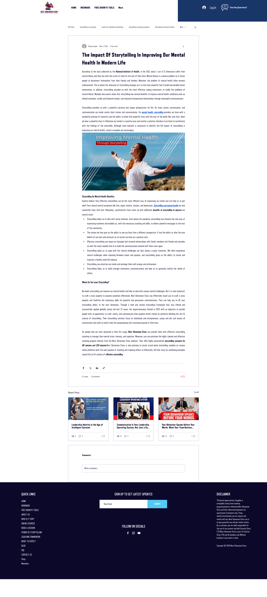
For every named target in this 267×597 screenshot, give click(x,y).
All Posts (71, 27)
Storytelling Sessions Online (164, 27)
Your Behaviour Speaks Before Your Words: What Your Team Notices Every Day (178, 426)
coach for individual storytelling (112, 27)
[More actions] (183, 46)
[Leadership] (88, 408)
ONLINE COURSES (28, 523)
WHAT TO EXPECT (28, 541)
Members (25, 563)
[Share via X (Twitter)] (90, 368)
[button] (195, 27)
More (181, 27)
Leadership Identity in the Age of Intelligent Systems (87, 426)
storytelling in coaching (88, 27)
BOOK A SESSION (28, 528)
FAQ (22, 550)
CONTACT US (26, 554)
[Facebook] (128, 533)
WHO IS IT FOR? (27, 519)
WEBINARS (25, 505)
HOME (23, 501)
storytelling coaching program (139, 27)
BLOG (23, 545)
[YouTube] (139, 533)
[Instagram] (133, 533)
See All (196, 392)
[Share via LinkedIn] (97, 368)
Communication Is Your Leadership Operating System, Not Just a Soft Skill (133, 426)
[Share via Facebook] (83, 368)
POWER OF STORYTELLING (31, 532)
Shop (23, 559)
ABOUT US (25, 514)
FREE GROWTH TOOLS (30, 510)
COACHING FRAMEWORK (30, 537)
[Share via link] (103, 368)
